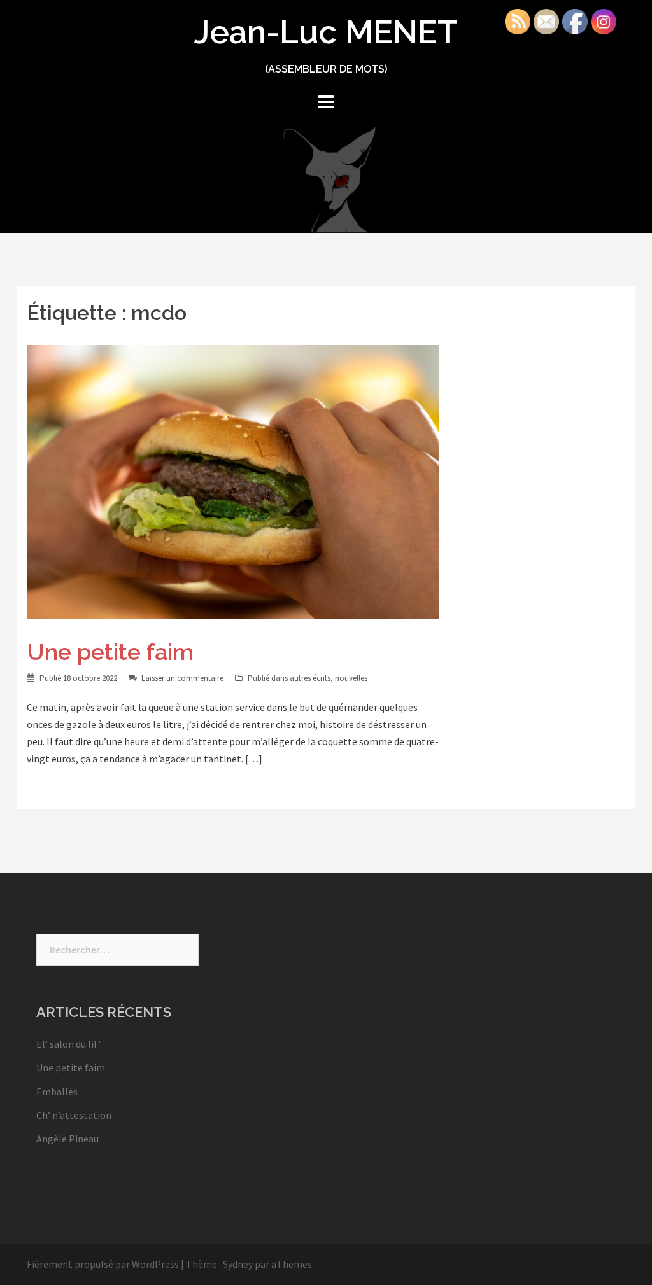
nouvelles (351, 678)
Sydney (238, 1264)
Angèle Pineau (67, 1138)
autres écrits (310, 678)
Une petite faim (110, 651)
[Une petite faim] (233, 480)
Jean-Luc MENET (326, 32)
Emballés (57, 1091)
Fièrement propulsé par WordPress (103, 1264)
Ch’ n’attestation (73, 1115)
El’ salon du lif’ (68, 1043)
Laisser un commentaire (182, 678)
